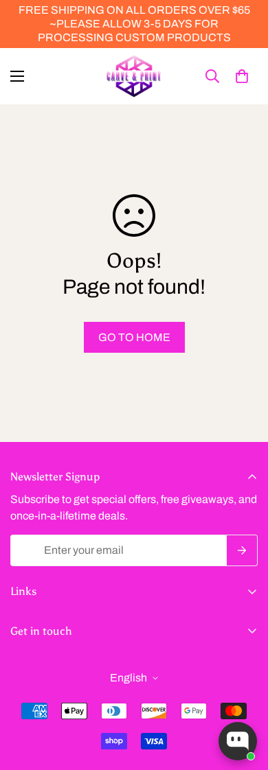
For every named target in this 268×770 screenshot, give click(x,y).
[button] (242, 76)
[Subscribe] (242, 550)
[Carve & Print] (134, 76)
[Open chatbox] (238, 741)
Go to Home (134, 337)
